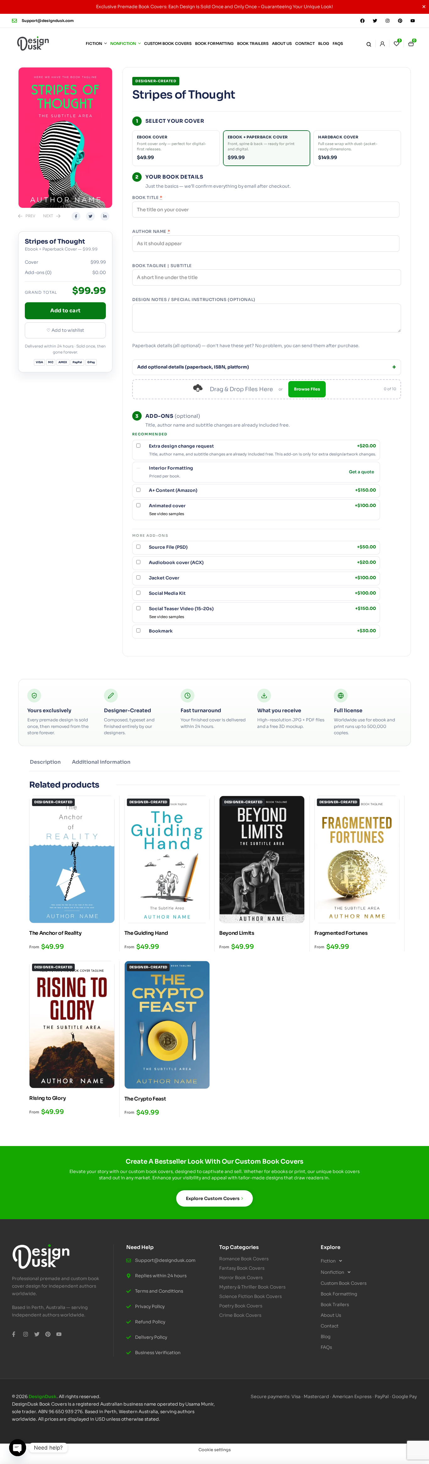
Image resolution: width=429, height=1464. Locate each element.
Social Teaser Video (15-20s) (262, 608)
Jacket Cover (262, 578)
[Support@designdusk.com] (14, 20)
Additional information (101, 762)
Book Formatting (339, 1294)
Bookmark (262, 631)
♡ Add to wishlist (65, 330)
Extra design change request (262, 446)
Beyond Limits (236, 933)
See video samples (166, 513)
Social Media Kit (262, 593)
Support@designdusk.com (48, 20)
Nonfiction (332, 1272)
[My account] (382, 43)
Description (45, 762)
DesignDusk (43, 1396)
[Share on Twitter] (90, 216)
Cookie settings (214, 1449)
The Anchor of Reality (55, 933)
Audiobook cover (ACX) (262, 562)
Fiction (328, 1261)
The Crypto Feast (145, 1098)
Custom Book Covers (344, 1283)
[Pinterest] (400, 20)
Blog (325, 1336)
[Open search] (369, 43)
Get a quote (361, 472)
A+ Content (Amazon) (262, 490)
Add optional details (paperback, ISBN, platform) (193, 367)
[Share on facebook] (76, 216)
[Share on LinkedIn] (104, 216)
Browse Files (307, 389)
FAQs (326, 1347)
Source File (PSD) (262, 547)
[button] (367, 1261)
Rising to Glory (47, 1098)
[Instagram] (387, 20)
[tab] (45, 765)
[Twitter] (375, 20)
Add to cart (65, 310)
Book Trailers (335, 1304)
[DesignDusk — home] (33, 43)
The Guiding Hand (146, 933)
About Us (331, 1315)
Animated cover (262, 506)
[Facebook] (362, 20)
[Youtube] (412, 20)
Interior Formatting (171, 468)
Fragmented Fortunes (341, 933)
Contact (330, 1326)
